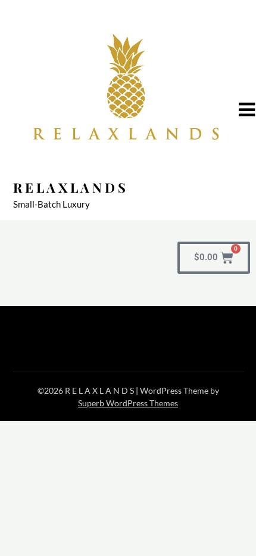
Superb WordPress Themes (128, 403)
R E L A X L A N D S (69, 187)
